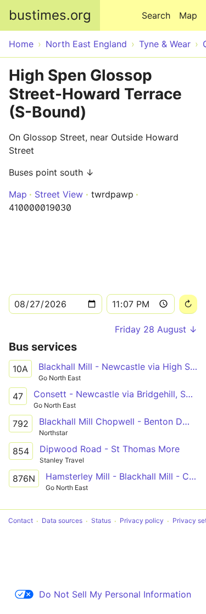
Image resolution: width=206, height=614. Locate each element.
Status (101, 521)
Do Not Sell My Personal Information (115, 594)
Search (156, 15)
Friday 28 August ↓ (156, 329)
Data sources (62, 521)
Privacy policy (142, 521)
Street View (59, 194)
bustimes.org (50, 15)
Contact (20, 521)
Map (188, 15)
